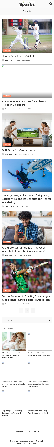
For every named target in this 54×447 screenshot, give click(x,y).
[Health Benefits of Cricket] (27, 36)
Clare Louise (10, 304)
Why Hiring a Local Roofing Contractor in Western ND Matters (12, 413)
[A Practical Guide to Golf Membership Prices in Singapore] (27, 81)
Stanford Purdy (11, 154)
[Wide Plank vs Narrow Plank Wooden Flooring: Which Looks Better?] (14, 370)
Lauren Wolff (10, 60)
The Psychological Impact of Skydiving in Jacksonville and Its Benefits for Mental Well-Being (27, 199)
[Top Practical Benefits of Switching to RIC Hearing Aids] (40, 341)
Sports (7, 50)
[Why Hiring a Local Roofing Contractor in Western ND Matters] (14, 399)
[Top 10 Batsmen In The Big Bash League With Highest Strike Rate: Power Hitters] (27, 276)
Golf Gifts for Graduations (18, 150)
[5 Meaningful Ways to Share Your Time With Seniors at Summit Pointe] (14, 341)
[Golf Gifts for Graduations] (27, 130)
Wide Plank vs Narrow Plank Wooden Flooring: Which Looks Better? (13, 384)
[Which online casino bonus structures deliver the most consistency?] (40, 370)
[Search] (50, 4)
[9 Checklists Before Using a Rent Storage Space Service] (40, 399)
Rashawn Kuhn (11, 109)
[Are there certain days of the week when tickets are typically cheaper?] (27, 228)
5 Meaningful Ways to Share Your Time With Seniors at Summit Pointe (12, 355)
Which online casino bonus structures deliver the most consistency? (38, 384)
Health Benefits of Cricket (18, 56)
